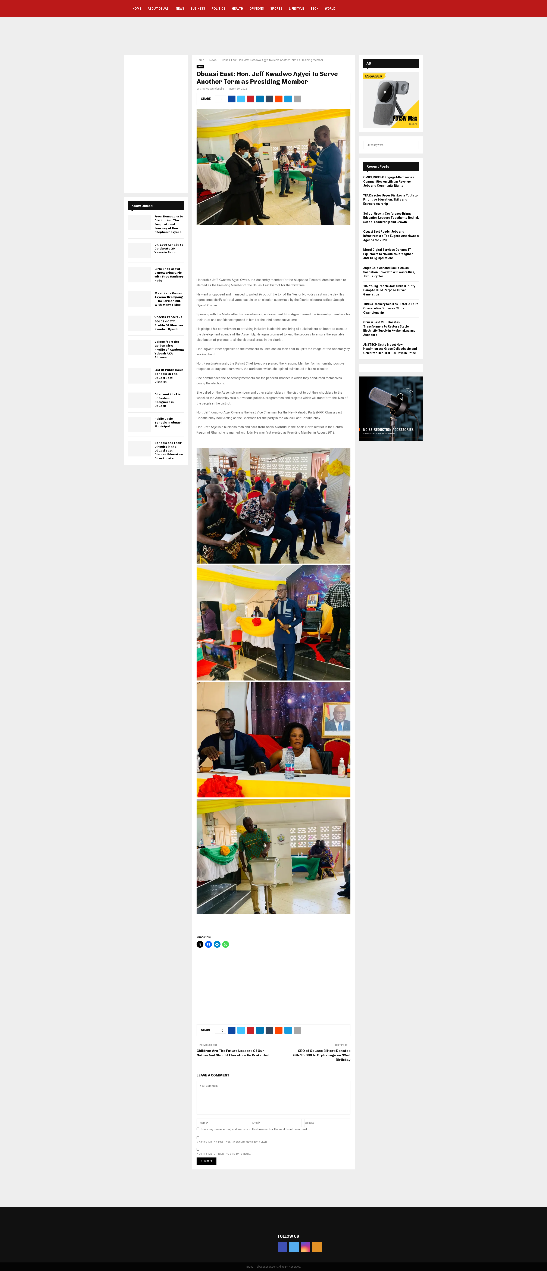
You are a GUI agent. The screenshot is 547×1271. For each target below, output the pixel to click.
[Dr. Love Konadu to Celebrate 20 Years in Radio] (139, 250)
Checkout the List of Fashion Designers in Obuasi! (168, 400)
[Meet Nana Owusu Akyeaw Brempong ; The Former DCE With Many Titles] (139, 299)
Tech (314, 8)
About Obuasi (158, 8)
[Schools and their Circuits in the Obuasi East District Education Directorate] (139, 448)
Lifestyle (296, 8)
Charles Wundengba (212, 88)
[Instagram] (305, 1247)
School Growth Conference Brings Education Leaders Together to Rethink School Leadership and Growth (391, 218)
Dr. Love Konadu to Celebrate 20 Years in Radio (168, 248)
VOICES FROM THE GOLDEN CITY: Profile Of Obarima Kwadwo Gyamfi (168, 323)
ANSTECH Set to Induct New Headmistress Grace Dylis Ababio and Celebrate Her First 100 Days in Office (390, 349)
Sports (276, 8)
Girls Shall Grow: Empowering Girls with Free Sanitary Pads (169, 274)
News (180, 8)
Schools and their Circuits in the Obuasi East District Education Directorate (168, 450)
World (330, 8)
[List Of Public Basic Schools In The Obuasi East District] (139, 376)
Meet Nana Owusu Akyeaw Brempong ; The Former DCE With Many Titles (168, 299)
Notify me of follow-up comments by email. (233, 1142)
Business (198, 8)
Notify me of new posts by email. (224, 1153)
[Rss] (317, 1247)
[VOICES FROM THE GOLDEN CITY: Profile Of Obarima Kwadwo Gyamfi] (139, 323)
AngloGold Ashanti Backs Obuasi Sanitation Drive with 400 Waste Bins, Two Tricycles (389, 272)
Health (237, 8)
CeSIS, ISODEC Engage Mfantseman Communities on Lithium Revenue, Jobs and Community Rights (388, 181)
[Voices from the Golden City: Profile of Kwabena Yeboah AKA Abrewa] (139, 347)
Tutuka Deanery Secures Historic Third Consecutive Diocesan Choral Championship (391, 308)
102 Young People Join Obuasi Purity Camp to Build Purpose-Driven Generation (389, 290)
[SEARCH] (414, 145)
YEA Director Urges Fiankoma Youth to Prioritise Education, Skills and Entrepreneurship (390, 199)
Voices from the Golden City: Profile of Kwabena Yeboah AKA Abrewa (169, 349)
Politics (218, 8)
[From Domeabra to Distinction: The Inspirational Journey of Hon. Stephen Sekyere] (139, 222)
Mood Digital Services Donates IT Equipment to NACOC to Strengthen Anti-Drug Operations (388, 254)
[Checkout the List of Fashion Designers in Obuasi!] (139, 400)
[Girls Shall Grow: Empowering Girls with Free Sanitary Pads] (139, 274)
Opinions (257, 8)
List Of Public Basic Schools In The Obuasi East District (169, 376)
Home (136, 8)
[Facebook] (282, 1247)
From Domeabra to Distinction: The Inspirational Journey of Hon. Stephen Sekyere (168, 224)
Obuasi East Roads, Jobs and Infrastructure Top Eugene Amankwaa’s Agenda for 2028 (391, 236)
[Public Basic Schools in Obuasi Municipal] (139, 424)
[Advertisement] (273, 35)
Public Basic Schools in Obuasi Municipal (167, 422)
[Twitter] (294, 1247)
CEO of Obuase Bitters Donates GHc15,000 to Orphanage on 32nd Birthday (321, 1055)
